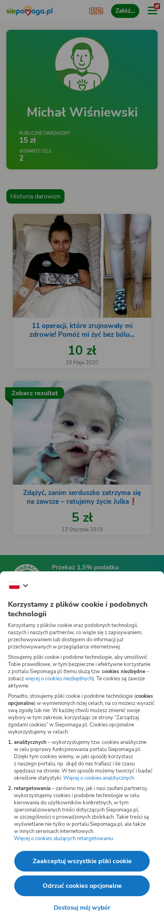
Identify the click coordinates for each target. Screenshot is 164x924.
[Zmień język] (18, 585)
